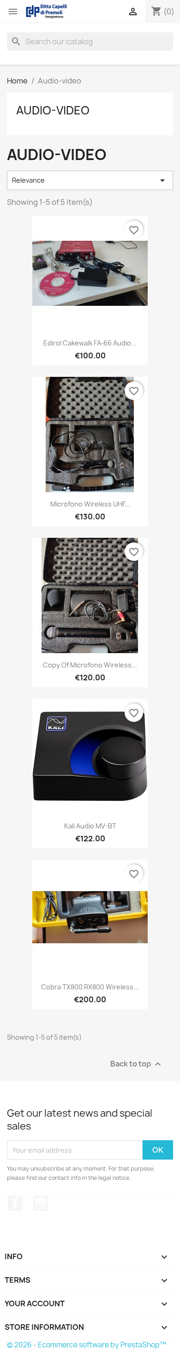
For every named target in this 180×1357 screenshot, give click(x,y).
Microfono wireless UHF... (90, 504)
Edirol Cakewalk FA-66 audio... (90, 343)
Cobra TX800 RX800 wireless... (90, 986)
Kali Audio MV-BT (90, 825)
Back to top (136, 1064)
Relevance (90, 180)
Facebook (15, 1203)
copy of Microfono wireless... (90, 665)
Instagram (40, 1203)
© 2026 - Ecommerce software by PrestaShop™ (86, 1345)
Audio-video (53, 110)
